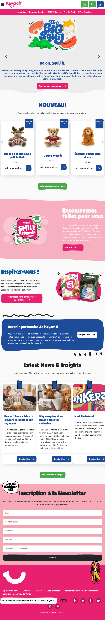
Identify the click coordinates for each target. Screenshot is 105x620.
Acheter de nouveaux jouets (52, 186)
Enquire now (85, 335)
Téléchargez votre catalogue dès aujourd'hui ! (21, 298)
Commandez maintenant (50, 86)
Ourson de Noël (53, 156)
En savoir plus (71, 248)
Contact (38, 590)
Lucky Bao (21, 12)
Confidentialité (53, 590)
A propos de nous (10, 590)
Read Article (25, 459)
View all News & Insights (53, 475)
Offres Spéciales (85, 12)
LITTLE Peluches (53, 12)
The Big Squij (69, 12)
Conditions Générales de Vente (17, 594)
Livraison (27, 590)
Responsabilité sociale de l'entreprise (81, 590)
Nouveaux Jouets (36, 12)
